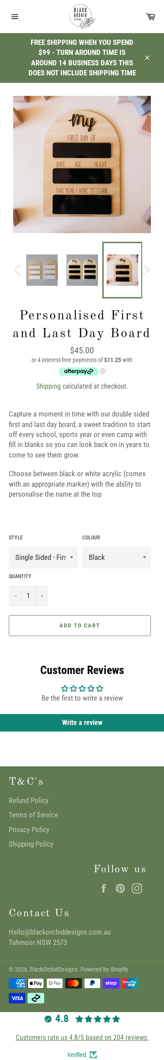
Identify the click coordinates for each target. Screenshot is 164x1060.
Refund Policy (29, 800)
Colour (91, 538)
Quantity (20, 576)
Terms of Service (33, 814)
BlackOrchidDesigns (53, 969)
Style (16, 538)
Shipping (48, 386)
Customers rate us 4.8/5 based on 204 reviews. (82, 1037)
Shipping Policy (31, 844)
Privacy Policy (29, 829)
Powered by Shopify (104, 969)
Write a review (82, 722)
